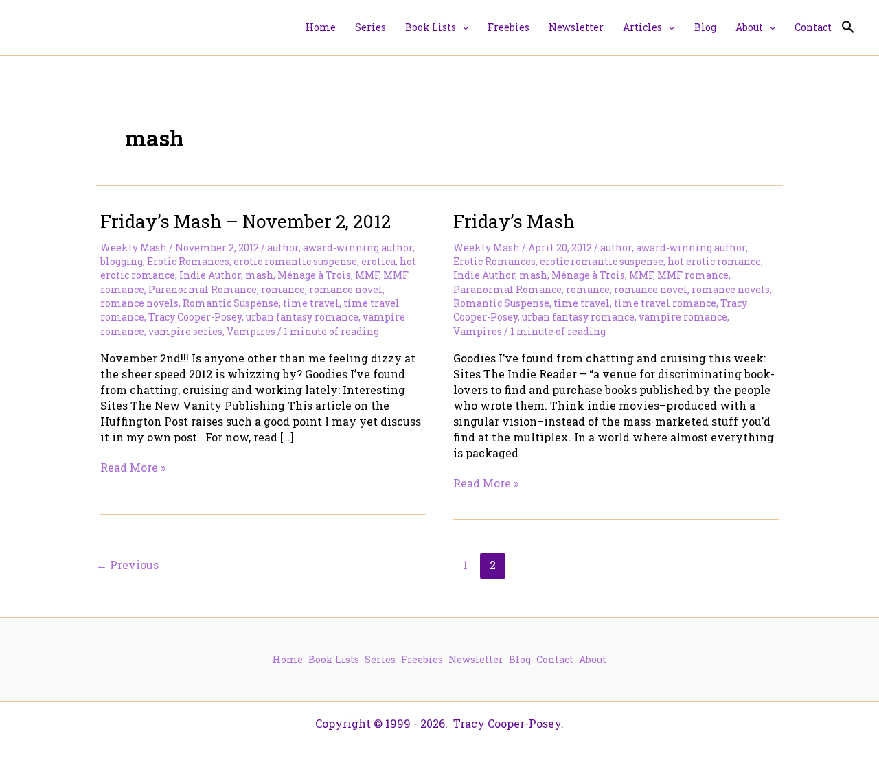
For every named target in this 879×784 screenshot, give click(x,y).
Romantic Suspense (231, 303)
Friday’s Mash (514, 221)
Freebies (422, 659)
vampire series (185, 331)
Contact (554, 659)
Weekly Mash (133, 247)
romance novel (346, 289)
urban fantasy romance (302, 316)
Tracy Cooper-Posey (195, 316)
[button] (462, 27)
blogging (121, 261)
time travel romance (665, 303)
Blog (520, 659)
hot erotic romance (714, 261)
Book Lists (333, 659)
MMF (367, 274)
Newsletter (475, 659)
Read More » (132, 467)
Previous (127, 564)
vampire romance (683, 316)
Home (288, 659)
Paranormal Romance (202, 289)
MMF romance (693, 274)
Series (380, 659)
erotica (378, 261)
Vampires (251, 331)
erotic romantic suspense (295, 261)
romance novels (139, 303)
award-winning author (358, 247)
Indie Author (210, 274)
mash (259, 274)
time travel (311, 303)
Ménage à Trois (314, 274)
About (592, 659)
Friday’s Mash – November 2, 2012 (245, 221)
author (283, 247)
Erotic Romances (188, 261)
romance (283, 289)
